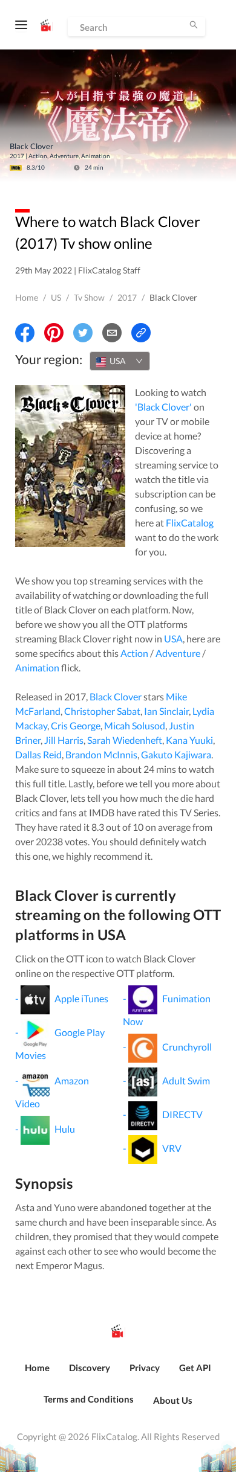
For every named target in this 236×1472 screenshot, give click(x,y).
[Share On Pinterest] (54, 332)
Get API (195, 1367)
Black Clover (116, 696)
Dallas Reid (38, 754)
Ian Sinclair (166, 711)
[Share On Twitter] (83, 332)
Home (26, 297)
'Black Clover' (163, 406)
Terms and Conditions (89, 1399)
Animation (37, 667)
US (56, 297)
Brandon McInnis (101, 754)
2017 (127, 297)
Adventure (178, 653)
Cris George (75, 725)
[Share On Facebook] (24, 332)
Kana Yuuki (189, 740)
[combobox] (120, 361)
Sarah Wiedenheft (124, 740)
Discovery (89, 1367)
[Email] (112, 332)
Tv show (89, 297)
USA (173, 638)
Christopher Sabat (102, 711)
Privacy (144, 1367)
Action (134, 653)
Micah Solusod (134, 725)
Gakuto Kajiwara (176, 754)
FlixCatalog (190, 522)
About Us (172, 1400)
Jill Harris (64, 740)
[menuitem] (37, 1374)
